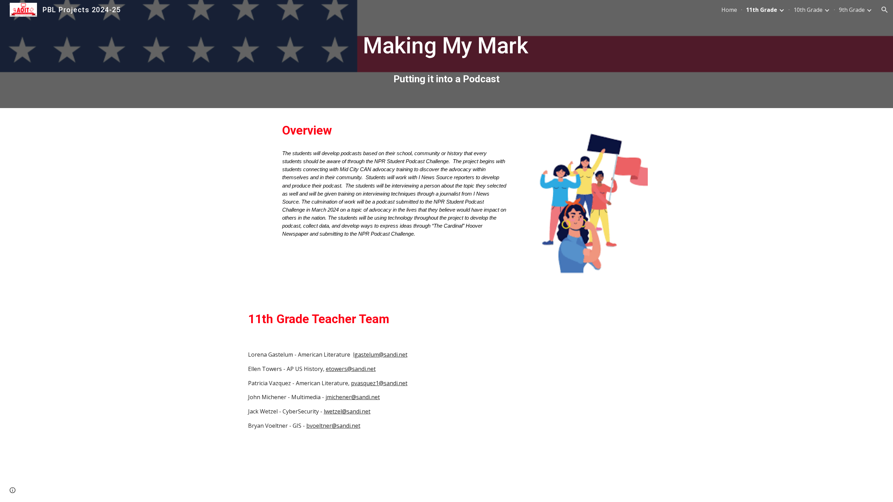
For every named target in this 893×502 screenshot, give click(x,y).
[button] (884, 9)
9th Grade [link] (852, 10)
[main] (446, 54)
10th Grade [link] (808, 10)
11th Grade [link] (761, 10)
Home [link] (729, 10)
